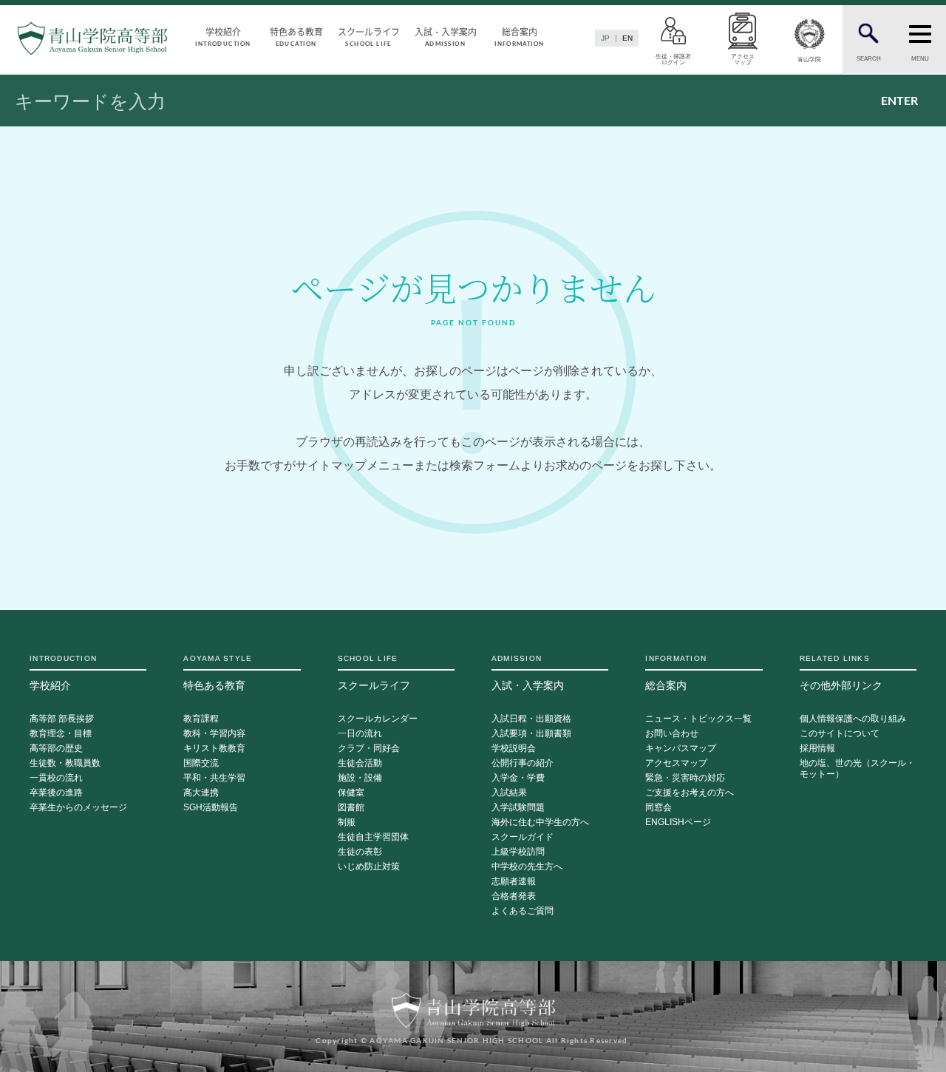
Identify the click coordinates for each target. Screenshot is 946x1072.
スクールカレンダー (378, 719)
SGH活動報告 (210, 808)
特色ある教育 (296, 36)
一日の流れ (360, 734)
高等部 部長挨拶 (62, 719)
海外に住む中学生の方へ (540, 822)
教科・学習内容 (214, 734)
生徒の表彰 (360, 852)
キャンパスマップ (680, 748)
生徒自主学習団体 (373, 837)
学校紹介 (223, 36)
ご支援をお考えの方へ (689, 793)
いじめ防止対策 (369, 867)
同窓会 (658, 808)
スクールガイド (522, 837)
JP (605, 38)
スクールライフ (369, 36)
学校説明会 (513, 748)
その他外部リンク (841, 672)
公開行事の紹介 (522, 763)
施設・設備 (360, 778)
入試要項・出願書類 (531, 734)
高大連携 (201, 793)
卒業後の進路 (56, 793)
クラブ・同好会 (369, 748)
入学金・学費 (518, 778)
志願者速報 (513, 881)
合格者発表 (513, 896)
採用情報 (817, 748)
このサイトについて (839, 734)
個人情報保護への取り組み (853, 719)
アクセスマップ (676, 763)
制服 (346, 822)
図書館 (351, 808)
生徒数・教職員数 (65, 763)
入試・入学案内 (446, 36)
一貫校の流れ (56, 778)
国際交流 (201, 763)
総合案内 (519, 36)
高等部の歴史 (56, 748)
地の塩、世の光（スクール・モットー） (857, 769)
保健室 (351, 793)
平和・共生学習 (214, 778)
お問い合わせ (671, 734)
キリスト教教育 (214, 748)
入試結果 (509, 793)
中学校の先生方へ (526, 867)
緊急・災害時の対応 (685, 778)
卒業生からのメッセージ (78, 808)
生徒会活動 (360, 763)
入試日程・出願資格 (531, 719)
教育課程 (201, 719)
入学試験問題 (518, 808)
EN (627, 38)
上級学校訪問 (518, 852)
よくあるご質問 (522, 911)
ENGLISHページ (678, 822)
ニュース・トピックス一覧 (698, 719)
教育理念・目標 (61, 734)
